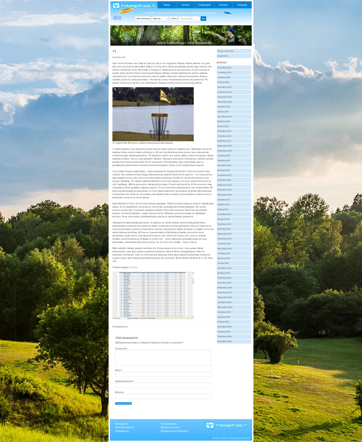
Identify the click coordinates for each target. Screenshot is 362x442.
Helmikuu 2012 (224, 189)
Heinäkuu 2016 (224, 67)
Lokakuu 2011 (223, 199)
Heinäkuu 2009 (224, 326)
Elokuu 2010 (223, 263)
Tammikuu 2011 (224, 238)
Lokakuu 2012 (223, 155)
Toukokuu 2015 (224, 92)
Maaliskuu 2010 (224, 287)
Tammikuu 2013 (224, 150)
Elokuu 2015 (223, 82)
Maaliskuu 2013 (224, 145)
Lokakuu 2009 (223, 312)
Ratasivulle (222, 56)
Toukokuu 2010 (224, 277)
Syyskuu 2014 (223, 106)
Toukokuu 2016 (224, 72)
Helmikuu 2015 (224, 97)
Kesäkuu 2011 (223, 219)
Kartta (185, 4)
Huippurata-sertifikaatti (174, 430)
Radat (167, 4)
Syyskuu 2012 (223, 160)
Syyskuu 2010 (223, 258)
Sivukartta (121, 423)
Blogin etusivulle (225, 51)
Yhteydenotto (168, 423)
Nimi (118, 370)
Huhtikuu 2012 (224, 180)
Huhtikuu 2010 (224, 282)
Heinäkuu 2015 (224, 87)
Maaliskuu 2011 (224, 234)
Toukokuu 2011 (224, 224)
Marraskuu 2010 (224, 248)
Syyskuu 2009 (223, 317)
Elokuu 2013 (223, 126)
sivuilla (133, 267)
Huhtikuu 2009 (224, 341)
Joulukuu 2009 (224, 302)
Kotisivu (119, 392)
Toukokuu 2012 (224, 175)
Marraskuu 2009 (224, 307)
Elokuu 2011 (223, 209)
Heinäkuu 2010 (224, 268)
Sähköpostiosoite (124, 381)
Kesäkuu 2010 (223, 273)
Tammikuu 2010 (224, 297)
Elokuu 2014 (223, 111)
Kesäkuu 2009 (223, 331)
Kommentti (121, 348)
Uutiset (223, 4)
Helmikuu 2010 (224, 292)
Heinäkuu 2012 (224, 165)
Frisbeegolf (204, 4)
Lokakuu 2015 (223, 77)
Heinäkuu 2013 (224, 131)
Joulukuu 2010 (224, 243)
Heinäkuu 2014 (224, 116)
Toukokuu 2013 (224, 136)
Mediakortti (122, 430)
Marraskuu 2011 (224, 194)
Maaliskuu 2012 (224, 185)
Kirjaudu (242, 4)
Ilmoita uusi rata (169, 427)
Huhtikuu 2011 (224, 229)
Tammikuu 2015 (224, 101)
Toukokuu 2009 (224, 336)
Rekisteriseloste (124, 427)
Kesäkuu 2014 (223, 121)
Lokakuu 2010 (223, 253)
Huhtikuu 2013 (224, 141)
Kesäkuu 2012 (223, 170)
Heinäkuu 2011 (224, 214)
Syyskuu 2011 (223, 204)
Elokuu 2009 (223, 321)
